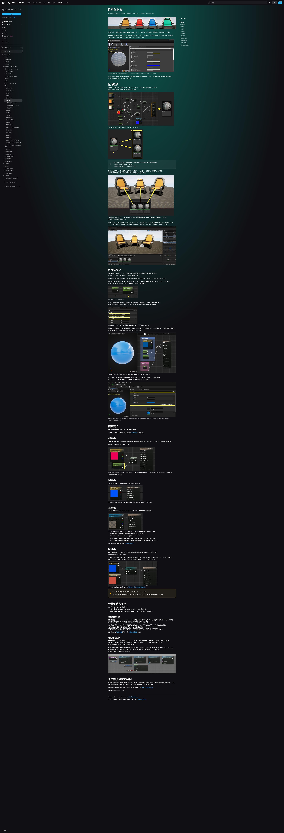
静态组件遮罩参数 (141, 587)
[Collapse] (3, 66)
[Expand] (3, 57)
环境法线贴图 (9, 124)
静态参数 (183, 36)
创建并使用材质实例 (147, 687)
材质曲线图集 (9, 130)
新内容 (6, 57)
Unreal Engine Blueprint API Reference (11, 178)
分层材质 (8, 115)
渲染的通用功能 (9, 71)
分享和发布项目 (8, 173)
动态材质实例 (184, 42)
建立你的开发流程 (9, 168)
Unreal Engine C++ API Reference (13, 186)
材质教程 (8, 122)
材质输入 (8, 95)
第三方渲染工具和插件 (10, 83)
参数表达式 (134, 432)
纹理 (6, 81)
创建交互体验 (8, 154)
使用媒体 (7, 166)
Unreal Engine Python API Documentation (11, 183)
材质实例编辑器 (133, 632)
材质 (6, 85)
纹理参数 (183, 33)
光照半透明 (8, 132)
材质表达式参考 (10, 117)
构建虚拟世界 (8, 64)
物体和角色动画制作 (9, 156)
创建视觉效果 (8, 149)
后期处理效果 (8, 73)
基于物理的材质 (10, 90)
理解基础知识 (8, 59)
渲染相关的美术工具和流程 (11, 69)
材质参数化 (182, 24)
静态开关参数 (131, 587)
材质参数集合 (10, 108)
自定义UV (8, 135)
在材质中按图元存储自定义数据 (13, 142)
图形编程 (7, 78)
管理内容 (7, 61)
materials (110, 690)
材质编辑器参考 (10, 98)
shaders (122, 690)
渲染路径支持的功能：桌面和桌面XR (13, 146)
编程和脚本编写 (8, 151)
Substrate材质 (9, 120)
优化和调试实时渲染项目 (11, 76)
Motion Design (8, 161)
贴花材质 (8, 112)
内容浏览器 (119, 632)
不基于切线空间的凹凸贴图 (12, 127)
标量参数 (183, 29)
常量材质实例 (184, 40)
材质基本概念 (9, 88)
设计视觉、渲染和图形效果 (11, 66)
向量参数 (183, 31)
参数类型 (182, 26)
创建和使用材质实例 (11, 103)
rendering (116, 690)
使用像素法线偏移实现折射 (12, 140)
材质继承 (182, 22)
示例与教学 (7, 175)
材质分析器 (8, 137)
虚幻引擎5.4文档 (6, 54)
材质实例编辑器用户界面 (13, 105)
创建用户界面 (8, 158)
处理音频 (7, 163)
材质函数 (8, 110)
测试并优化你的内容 (9, 170)
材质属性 (8, 93)
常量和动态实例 (183, 38)
